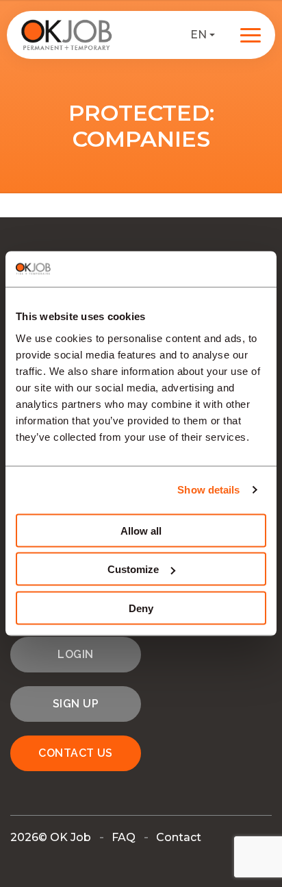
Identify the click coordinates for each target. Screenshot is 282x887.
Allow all (141, 530)
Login (75, 654)
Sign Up (76, 703)
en (198, 34)
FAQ (124, 837)
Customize (133, 569)
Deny (141, 607)
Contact (178, 837)
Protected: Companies (141, 125)
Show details (208, 490)
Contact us (75, 753)
